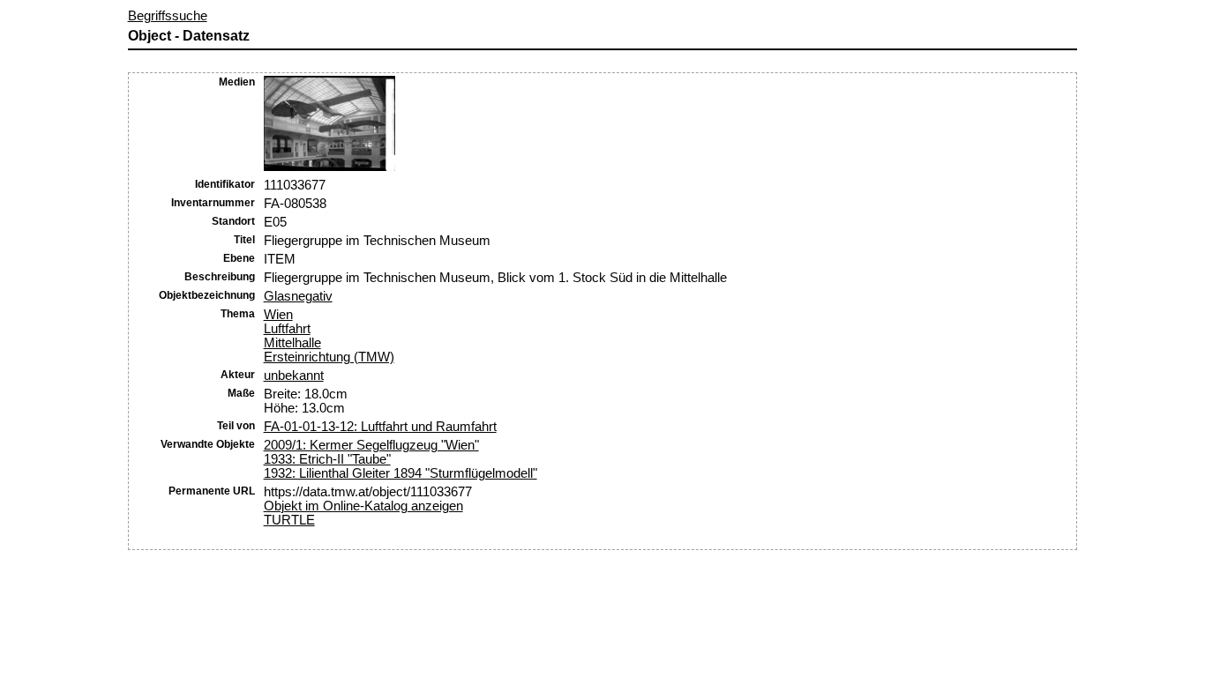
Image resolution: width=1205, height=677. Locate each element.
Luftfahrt (287, 329)
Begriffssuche (167, 16)
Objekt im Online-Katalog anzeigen (363, 506)
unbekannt (294, 375)
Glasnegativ (298, 296)
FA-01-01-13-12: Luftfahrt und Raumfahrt (380, 427)
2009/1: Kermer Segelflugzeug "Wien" (371, 445)
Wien (278, 315)
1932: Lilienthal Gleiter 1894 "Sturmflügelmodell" (400, 473)
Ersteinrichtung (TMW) (329, 357)
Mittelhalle (292, 343)
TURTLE (289, 520)
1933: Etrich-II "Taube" (327, 459)
